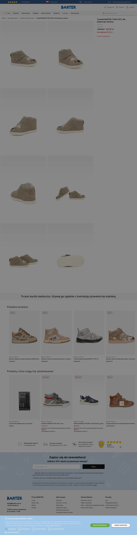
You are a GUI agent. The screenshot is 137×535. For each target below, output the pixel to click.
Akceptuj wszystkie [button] (100, 525)
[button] (46, 532)
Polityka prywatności (55, 525)
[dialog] (68, 267)
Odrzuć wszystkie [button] (120, 525)
